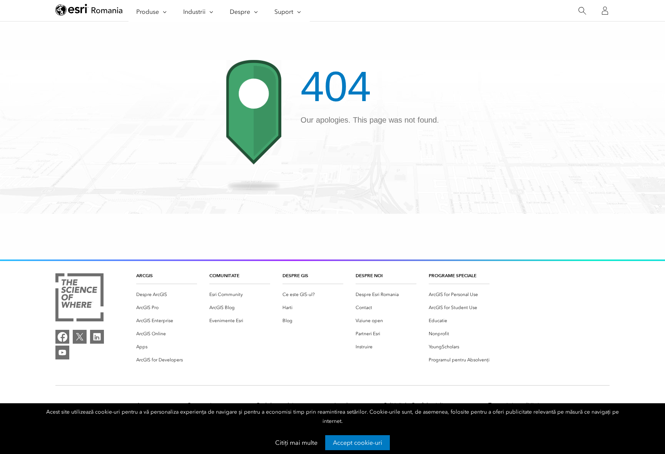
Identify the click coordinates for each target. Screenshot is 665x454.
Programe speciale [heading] (452, 275)
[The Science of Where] (79, 298)
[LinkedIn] (97, 337)
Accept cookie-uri (357, 442)
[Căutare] (582, 11)
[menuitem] (166, 294)
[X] (80, 337)
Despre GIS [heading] (295, 275)
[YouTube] (62, 352)
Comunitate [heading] (224, 275)
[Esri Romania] (89, 11)
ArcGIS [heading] (144, 275)
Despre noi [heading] (369, 275)
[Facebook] (62, 337)
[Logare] (605, 11)
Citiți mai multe (296, 442)
